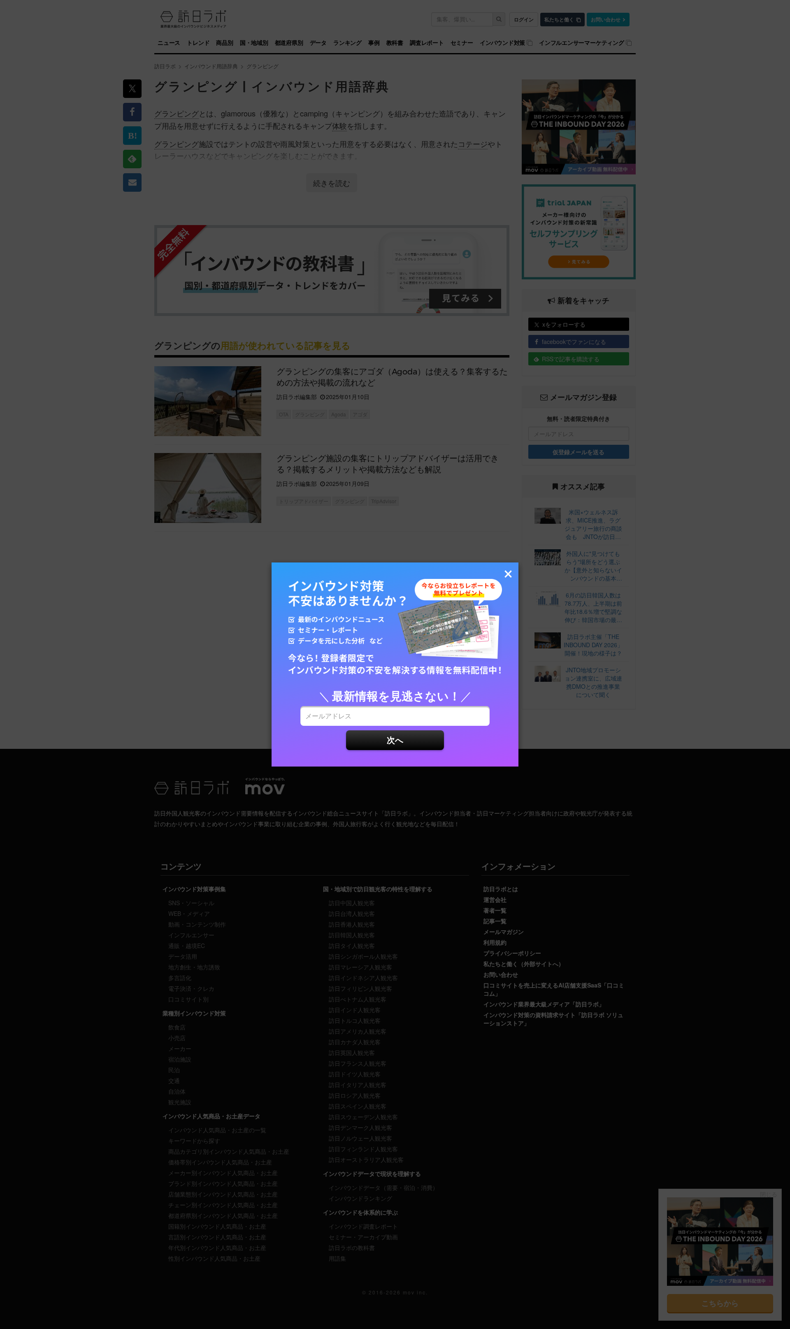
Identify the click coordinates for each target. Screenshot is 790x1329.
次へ (395, 740)
